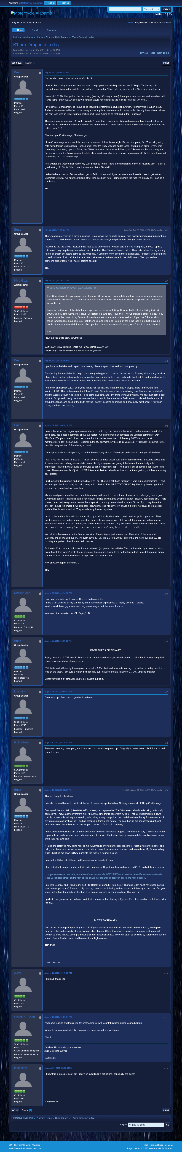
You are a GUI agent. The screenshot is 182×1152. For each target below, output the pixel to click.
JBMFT (19, 973)
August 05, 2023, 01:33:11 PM (57, 641)
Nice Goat (21, 280)
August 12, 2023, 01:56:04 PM (58, 1017)
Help (145, 1145)
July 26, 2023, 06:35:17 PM (56, 230)
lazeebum (20, 1068)
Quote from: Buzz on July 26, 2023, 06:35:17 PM (73, 288)
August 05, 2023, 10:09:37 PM (58, 691)
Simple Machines (33, 1145)
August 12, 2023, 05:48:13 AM (58, 973)
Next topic (163, 53)
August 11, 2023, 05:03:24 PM (57, 790)
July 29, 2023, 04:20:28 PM (56, 360)
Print (166, 63)
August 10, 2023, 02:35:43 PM (58, 742)
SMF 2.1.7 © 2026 (17, 1145)
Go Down (17, 63)
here (167, 22)
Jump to (123, 1124)
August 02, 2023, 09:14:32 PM (58, 593)
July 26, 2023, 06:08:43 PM (56, 72)
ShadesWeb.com (33, 1148)
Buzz (17, 72)
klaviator (20, 691)
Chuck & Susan (24, 1017)
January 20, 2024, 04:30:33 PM (58, 1068)
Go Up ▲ (169, 1145)
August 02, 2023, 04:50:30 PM (58, 425)
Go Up (15, 1110)
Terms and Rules (155, 1145)
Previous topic (147, 53)
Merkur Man (22, 593)
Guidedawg (21, 742)
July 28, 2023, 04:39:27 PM (56, 281)
